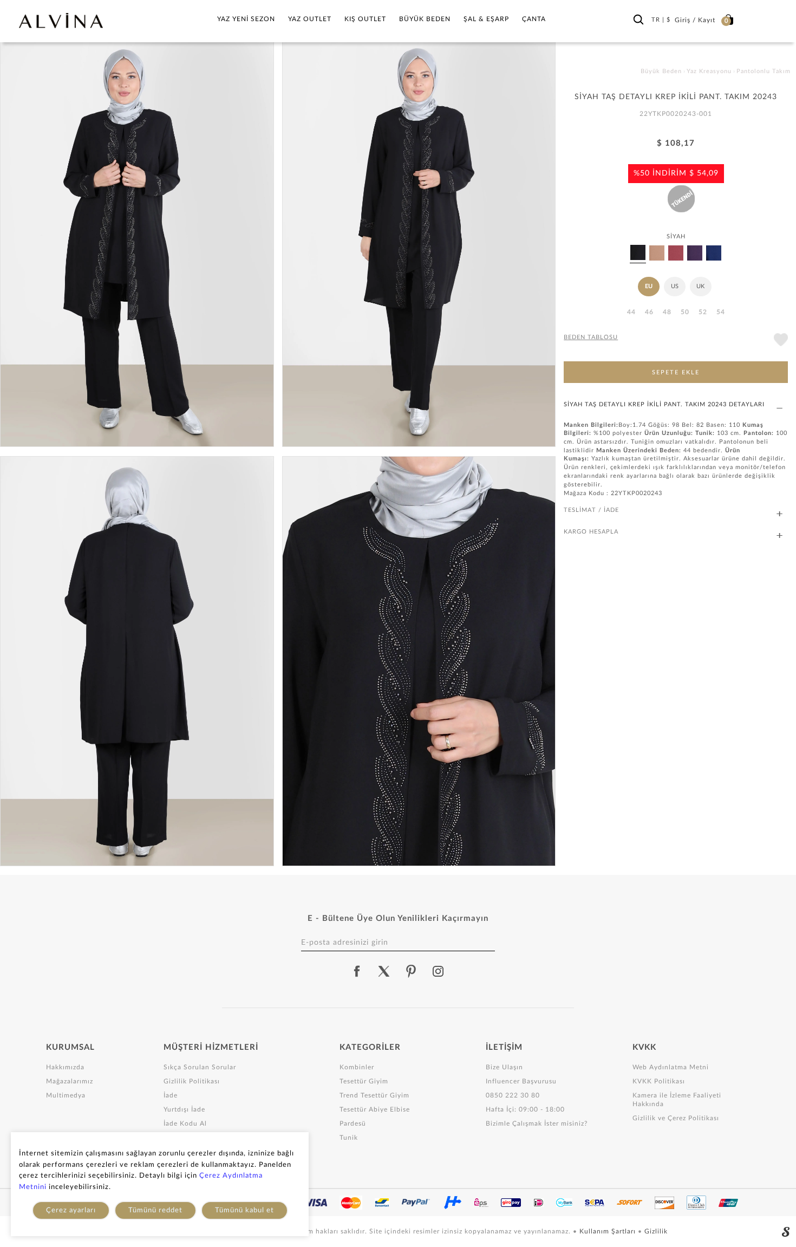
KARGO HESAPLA (591, 532)
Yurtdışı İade (184, 1109)
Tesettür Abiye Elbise (375, 1109)
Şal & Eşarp (486, 19)
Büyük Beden (425, 19)
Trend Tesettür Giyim (374, 1095)
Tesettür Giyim (364, 1081)
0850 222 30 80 (513, 1095)
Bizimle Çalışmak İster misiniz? (537, 1123)
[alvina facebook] (356, 971)
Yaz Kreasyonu (709, 71)
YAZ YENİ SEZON (246, 19)
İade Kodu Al (185, 1123)
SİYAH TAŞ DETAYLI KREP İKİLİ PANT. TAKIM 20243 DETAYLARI (664, 404)
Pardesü (353, 1123)
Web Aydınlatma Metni (670, 1067)
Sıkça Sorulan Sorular (200, 1067)
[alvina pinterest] (410, 971)
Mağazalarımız (69, 1081)
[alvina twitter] (384, 971)
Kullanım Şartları (608, 1231)
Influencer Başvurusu (521, 1081)
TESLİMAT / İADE (591, 510)
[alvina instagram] (439, 971)
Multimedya (66, 1095)
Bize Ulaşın (504, 1067)
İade (171, 1095)
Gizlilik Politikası (192, 1081)
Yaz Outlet (309, 19)
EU (649, 286)
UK (700, 286)
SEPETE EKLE (676, 372)
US (674, 286)
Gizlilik (656, 1231)
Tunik (349, 1137)
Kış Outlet (365, 19)
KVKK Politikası (658, 1081)
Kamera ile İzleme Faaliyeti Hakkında (676, 1099)
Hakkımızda (65, 1067)
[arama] (638, 20)
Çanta (534, 19)
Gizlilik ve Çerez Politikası (675, 1118)
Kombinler (357, 1067)
